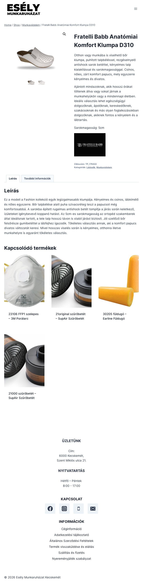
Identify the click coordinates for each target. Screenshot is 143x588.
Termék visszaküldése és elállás (71, 547)
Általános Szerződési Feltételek (71, 541)
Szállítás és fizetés (71, 552)
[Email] (93, 508)
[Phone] (78, 508)
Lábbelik (90, 167)
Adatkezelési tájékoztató (71, 535)
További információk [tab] (37, 178)
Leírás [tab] (13, 178)
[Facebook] (50, 508)
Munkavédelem (104, 167)
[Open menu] (135, 8)
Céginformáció (71, 529)
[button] (64, 34)
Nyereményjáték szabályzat (71, 558)
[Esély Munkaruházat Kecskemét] (23, 9)
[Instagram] (64, 508)
